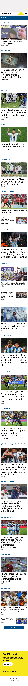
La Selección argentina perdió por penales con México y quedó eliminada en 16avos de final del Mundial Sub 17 (7, 220)
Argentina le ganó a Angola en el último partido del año (14, 211)
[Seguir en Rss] (15, 671)
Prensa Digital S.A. (14, 678)
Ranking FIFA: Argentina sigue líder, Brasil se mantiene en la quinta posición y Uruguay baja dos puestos (8, 294)
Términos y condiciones (14, 682)
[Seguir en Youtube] (13, 671)
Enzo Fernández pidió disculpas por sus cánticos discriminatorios (7, 620)
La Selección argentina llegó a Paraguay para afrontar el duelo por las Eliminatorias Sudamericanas (12, 542)
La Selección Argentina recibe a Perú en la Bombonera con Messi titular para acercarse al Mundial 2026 (12, 506)
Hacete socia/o (20, 13)
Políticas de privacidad (14, 680)
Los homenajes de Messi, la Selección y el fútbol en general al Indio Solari (14, 181)
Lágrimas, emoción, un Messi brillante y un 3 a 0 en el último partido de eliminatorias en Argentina (14, 253)
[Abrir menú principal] (26, 13)
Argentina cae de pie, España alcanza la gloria (11, 42)
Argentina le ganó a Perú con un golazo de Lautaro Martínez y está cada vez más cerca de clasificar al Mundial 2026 (13, 469)
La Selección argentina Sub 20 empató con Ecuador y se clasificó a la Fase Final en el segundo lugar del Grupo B (14, 396)
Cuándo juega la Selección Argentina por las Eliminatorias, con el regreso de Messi (14, 577)
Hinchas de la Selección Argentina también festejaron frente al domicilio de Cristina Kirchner (12, 75)
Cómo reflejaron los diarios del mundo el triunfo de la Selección (14, 146)
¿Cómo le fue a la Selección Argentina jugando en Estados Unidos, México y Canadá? (13, 284)
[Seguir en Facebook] (5, 671)
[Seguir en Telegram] (8, 671)
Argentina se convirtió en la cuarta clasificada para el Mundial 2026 (13, 326)
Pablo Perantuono (4, 45)
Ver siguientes (14, 627)
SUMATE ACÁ (7, 664)
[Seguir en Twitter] (3, 671)
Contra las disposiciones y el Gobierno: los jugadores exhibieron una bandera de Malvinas (13, 114)
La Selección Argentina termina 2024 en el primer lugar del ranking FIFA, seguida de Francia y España (14, 433)
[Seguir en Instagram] (10, 671)
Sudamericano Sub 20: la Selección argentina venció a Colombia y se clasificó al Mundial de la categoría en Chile (14, 360)
